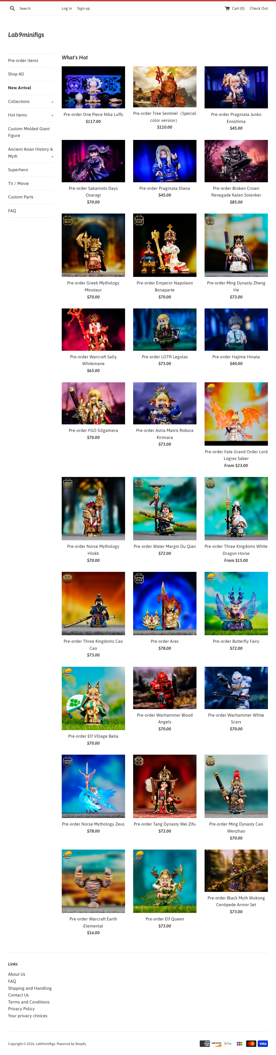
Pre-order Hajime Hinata (236, 356)
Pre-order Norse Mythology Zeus (93, 824)
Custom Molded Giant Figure (29, 132)
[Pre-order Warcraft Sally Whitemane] (93, 329)
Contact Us (18, 994)
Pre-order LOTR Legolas (165, 356)
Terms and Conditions (29, 1001)
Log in (67, 8)
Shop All (16, 73)
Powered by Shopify (71, 1044)
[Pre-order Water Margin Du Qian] (164, 508)
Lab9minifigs (26, 34)
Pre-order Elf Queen (165, 918)
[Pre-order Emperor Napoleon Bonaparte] (164, 245)
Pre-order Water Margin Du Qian (165, 546)
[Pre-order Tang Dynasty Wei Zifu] (164, 786)
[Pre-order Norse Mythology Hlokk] (93, 508)
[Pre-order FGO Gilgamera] (93, 403)
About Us (16, 974)
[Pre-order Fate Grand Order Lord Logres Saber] (236, 414)
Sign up (83, 8)
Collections (31, 101)
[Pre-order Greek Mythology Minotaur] (93, 245)
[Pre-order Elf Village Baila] (93, 698)
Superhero (18, 169)
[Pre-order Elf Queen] (164, 881)
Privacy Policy (21, 1008)
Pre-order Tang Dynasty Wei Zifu (165, 824)
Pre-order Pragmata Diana (164, 188)
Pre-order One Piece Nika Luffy (93, 114)
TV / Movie (18, 183)
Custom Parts (20, 196)
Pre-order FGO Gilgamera (93, 430)
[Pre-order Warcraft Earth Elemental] (93, 881)
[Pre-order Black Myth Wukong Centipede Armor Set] (236, 871)
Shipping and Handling (30, 988)
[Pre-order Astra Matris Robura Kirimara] (164, 403)
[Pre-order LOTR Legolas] (164, 329)
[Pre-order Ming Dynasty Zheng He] (236, 245)
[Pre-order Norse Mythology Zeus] (93, 786)
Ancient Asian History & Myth (31, 153)
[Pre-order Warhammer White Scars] (236, 688)
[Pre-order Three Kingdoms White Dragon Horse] (236, 508)
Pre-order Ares (165, 641)
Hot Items (31, 114)
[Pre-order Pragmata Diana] (164, 161)
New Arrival (19, 87)
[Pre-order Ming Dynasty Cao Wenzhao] (236, 786)
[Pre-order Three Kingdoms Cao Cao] (93, 603)
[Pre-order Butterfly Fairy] (236, 603)
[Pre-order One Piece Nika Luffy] (93, 87)
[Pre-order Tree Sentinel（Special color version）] (164, 87)
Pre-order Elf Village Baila (93, 736)
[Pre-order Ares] (164, 603)
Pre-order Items (23, 60)
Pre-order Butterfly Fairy (236, 641)
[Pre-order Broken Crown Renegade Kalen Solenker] (236, 161)
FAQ (12, 210)
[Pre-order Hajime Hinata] (236, 329)
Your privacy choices (27, 1015)
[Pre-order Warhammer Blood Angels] (164, 688)
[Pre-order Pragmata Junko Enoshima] (236, 87)
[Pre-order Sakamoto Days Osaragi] (93, 161)
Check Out (259, 8)
